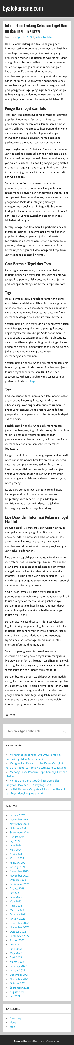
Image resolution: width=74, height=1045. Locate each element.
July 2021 (15, 996)
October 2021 (18, 983)
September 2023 (19, 884)
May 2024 (16, 849)
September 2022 (19, 936)
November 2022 (19, 927)
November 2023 (19, 875)
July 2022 (15, 944)
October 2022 (18, 931)
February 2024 (18, 862)
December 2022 (19, 923)
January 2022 (17, 970)
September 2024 (19, 832)
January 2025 (17, 815)
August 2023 (17, 888)
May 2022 (16, 953)
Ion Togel (30, 381)
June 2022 (16, 949)
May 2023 (16, 901)
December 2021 (19, 974)
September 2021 (19, 987)
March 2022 (17, 961)
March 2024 (17, 858)
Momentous (53, 1041)
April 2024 (16, 854)
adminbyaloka (44, 37)
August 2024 (17, 836)
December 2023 (19, 871)
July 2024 (15, 841)
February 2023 (18, 914)
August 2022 (17, 940)
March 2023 (17, 910)
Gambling (15, 1018)
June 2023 (16, 897)
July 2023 (15, 892)
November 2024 (19, 824)
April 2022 (16, 957)
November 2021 (19, 979)
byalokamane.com (23, 8)
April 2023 (16, 905)
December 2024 (19, 819)
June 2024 (16, 845)
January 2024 (17, 867)
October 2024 (18, 828)
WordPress (34, 1041)
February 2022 (18, 966)
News (12, 714)
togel (12, 1026)
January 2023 (17, 918)
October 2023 (18, 880)
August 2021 (17, 992)
